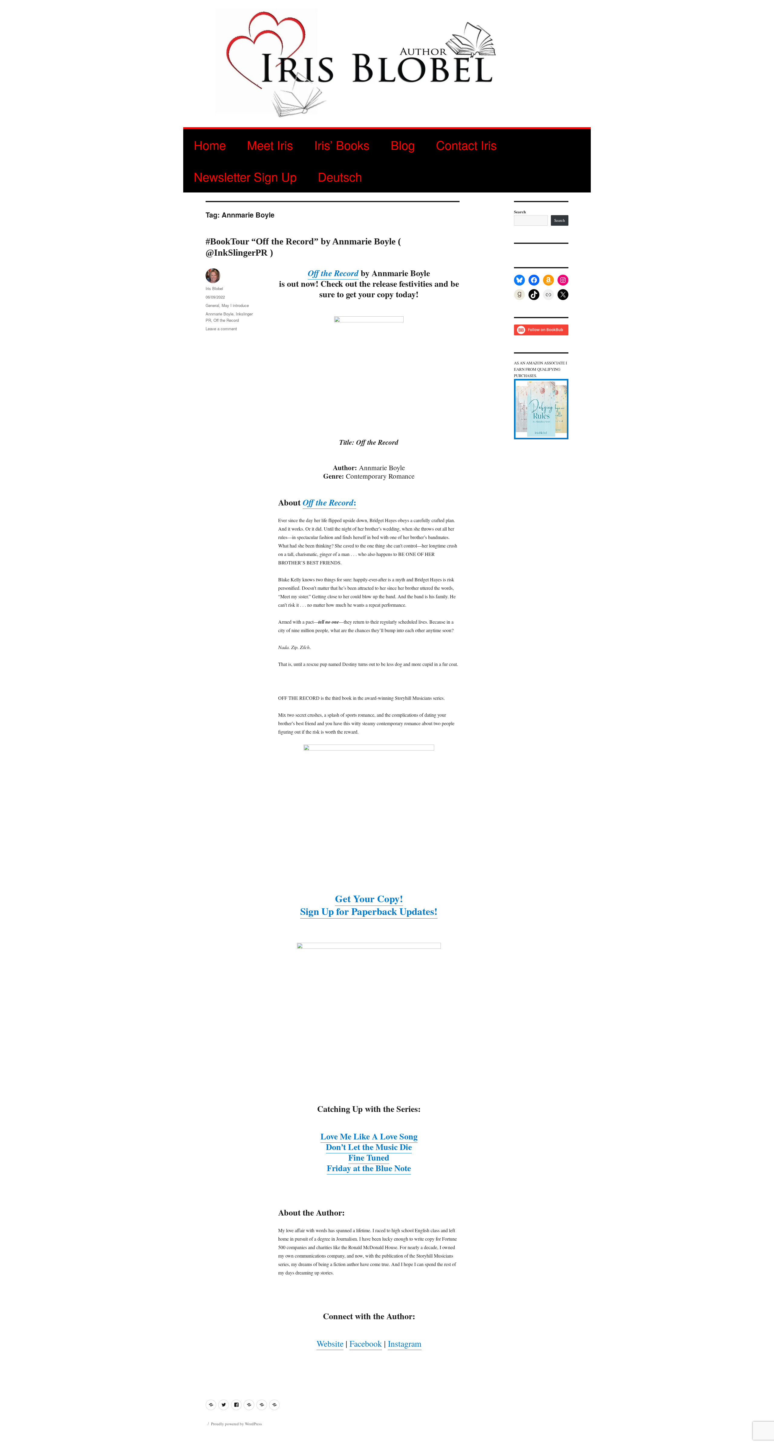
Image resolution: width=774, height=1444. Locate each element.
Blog (403, 144)
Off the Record (226, 320)
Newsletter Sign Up (245, 176)
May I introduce (235, 305)
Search (520, 212)
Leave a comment (221, 328)
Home (210, 144)
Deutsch (340, 176)
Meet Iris (270, 144)
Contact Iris (466, 144)
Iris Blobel (214, 288)
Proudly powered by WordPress (236, 1423)
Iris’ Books (341, 144)
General (212, 305)
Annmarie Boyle (219, 314)
